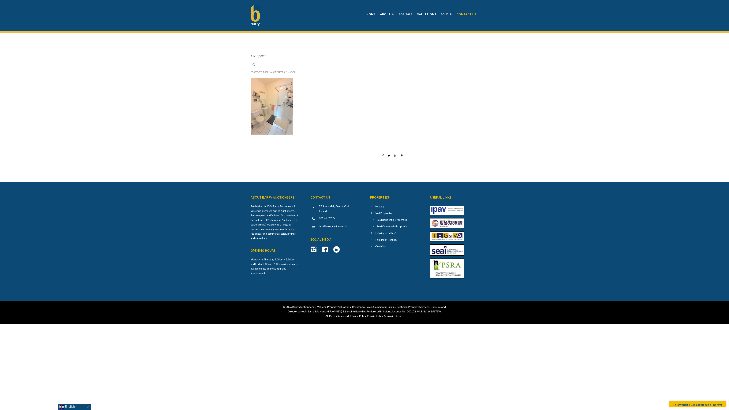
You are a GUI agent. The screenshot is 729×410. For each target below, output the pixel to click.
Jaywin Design (394, 316)
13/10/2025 (258, 56)
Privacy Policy (358, 316)
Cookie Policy (375, 316)
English (69, 406)
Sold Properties (383, 213)
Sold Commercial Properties (392, 226)
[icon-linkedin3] (336, 249)
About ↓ (387, 14)
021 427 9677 (327, 218)
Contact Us (466, 14)
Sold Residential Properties (392, 219)
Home (371, 14)
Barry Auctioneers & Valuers (309, 306)
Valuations (426, 14)
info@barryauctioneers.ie (333, 226)
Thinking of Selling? (385, 233)
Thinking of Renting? (386, 239)
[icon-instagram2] (314, 249)
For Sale (406, 14)
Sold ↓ (446, 14)
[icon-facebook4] (326, 249)
